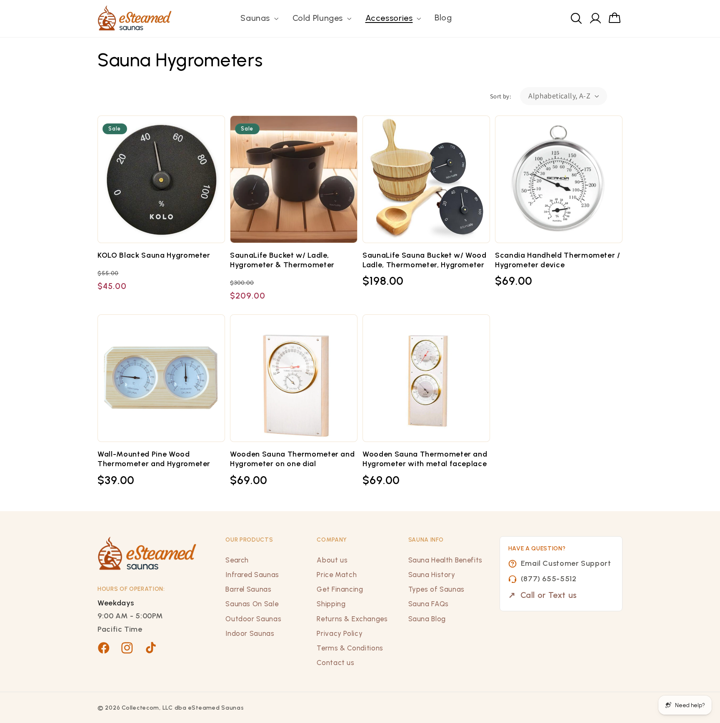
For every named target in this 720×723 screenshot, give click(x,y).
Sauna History (431, 574)
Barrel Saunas (248, 589)
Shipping (331, 604)
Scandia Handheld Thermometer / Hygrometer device (557, 260)
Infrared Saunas (252, 574)
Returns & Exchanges (352, 619)
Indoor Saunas (249, 633)
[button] (258, 19)
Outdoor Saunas (253, 619)
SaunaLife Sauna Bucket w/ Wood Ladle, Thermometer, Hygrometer (424, 260)
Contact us (335, 662)
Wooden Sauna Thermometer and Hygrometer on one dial (292, 458)
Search (237, 560)
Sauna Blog (427, 619)
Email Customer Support (566, 563)
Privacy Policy (339, 633)
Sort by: (500, 96)
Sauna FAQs (428, 604)
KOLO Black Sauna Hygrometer (154, 255)
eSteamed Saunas (216, 707)
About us (332, 560)
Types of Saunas (436, 589)
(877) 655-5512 (549, 578)
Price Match (337, 574)
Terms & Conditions (350, 648)
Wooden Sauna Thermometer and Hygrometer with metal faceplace (424, 458)
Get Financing (340, 589)
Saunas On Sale (251, 604)
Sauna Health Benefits (445, 560)
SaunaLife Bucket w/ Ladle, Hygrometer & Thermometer (282, 260)
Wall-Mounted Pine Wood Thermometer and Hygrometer (154, 458)
